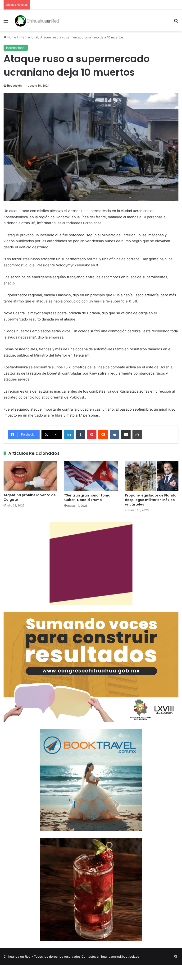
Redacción (14, 85)
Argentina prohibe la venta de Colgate (30, 497)
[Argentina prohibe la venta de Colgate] (30, 476)
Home (11, 37)
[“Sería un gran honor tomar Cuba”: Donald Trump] (91, 476)
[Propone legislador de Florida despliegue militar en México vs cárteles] (151, 476)
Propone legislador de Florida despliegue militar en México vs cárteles (151, 500)
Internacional (28, 37)
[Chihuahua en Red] (36, 20)
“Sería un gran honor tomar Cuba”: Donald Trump (88, 497)
